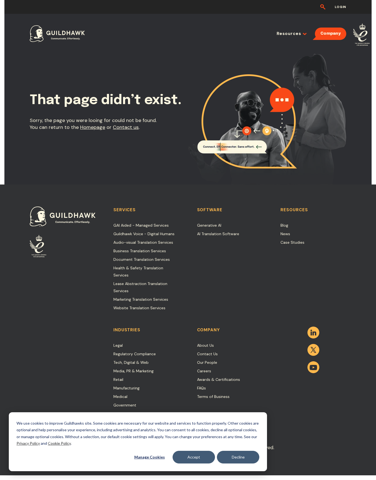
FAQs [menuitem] (201, 388)
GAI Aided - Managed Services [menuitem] (141, 225)
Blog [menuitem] (284, 225)
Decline (238, 457)
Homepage (92, 127)
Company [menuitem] (330, 33)
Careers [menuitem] (204, 370)
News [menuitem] (285, 233)
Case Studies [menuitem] (292, 242)
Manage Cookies (149, 457)
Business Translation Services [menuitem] (139, 250)
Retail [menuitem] (118, 379)
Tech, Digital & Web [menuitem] (131, 362)
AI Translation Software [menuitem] (218, 233)
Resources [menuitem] (289, 33)
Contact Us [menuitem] (207, 353)
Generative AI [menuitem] (209, 225)
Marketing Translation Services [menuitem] (140, 299)
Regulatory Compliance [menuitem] (134, 353)
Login (340, 7)
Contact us (126, 127)
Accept (193, 457)
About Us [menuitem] (205, 345)
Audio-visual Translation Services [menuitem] (143, 242)
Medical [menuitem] (120, 396)
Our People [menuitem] (207, 362)
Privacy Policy (28, 443)
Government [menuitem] (124, 405)
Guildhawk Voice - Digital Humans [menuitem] (144, 233)
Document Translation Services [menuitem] (141, 259)
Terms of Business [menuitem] (213, 396)
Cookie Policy (59, 443)
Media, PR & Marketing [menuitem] (133, 370)
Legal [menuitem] (118, 345)
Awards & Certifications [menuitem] (218, 379)
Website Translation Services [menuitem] (139, 307)
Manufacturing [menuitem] (126, 388)
